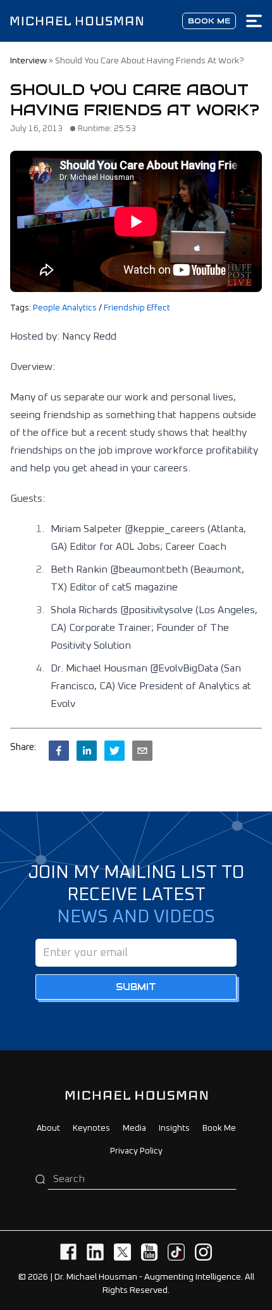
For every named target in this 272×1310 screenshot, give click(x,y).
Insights (174, 1128)
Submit (136, 987)
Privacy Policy (136, 1151)
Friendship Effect (137, 308)
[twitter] (114, 751)
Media (134, 1128)
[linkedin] (87, 751)
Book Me (219, 1128)
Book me (209, 20)
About (48, 1128)
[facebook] (59, 751)
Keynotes (91, 1128)
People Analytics (65, 308)
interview (28, 60)
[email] (142, 751)
